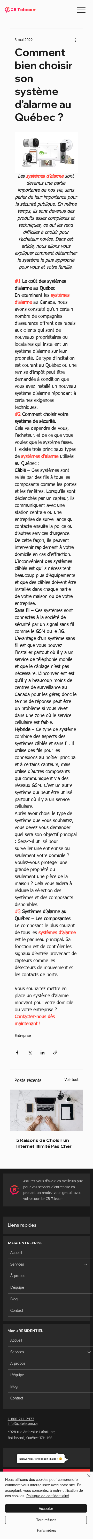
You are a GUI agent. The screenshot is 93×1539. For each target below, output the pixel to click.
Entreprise (23, 1036)
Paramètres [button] (46, 1530)
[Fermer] (86, 1479)
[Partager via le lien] (55, 1052)
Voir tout (72, 1080)
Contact (16, 1311)
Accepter (46, 1508)
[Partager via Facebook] (17, 1052)
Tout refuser (46, 1519)
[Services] (86, 1264)
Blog (14, 1299)
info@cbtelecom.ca (22, 1424)
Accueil (16, 1253)
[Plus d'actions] (75, 40)
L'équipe (17, 1287)
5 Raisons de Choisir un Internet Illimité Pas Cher (44, 1143)
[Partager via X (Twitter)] (29, 1052)
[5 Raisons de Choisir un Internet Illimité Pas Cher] (46, 1110)
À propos (17, 1276)
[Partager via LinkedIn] (42, 1052)
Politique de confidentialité (47, 1495)
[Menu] (81, 10)
